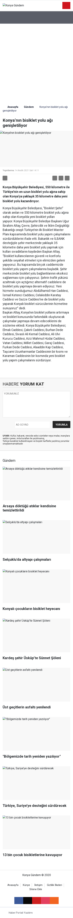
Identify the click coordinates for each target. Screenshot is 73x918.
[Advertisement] (36, 61)
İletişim (38, 885)
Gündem (29, 107)
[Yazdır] (5, 178)
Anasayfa (12, 107)
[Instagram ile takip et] (45, 900)
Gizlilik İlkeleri (54, 885)
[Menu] (66, 5)
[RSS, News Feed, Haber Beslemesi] (54, 900)
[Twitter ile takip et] (27, 900)
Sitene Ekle (35, 889)
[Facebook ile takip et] (18, 900)
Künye (26, 885)
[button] (54, 178)
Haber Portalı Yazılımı (21, 912)
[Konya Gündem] (13, 5)
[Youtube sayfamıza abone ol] (36, 900)
